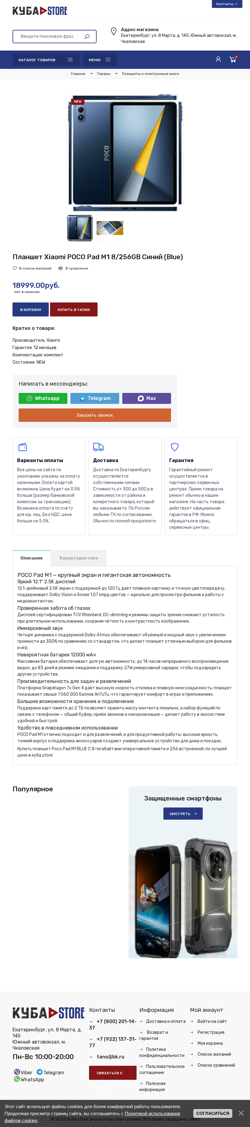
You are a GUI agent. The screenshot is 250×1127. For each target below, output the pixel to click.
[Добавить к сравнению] (73, 268)
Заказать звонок (95, 415)
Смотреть (180, 814)
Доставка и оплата (166, 1021)
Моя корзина (210, 1043)
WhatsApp (32, 1080)
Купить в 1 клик (74, 310)
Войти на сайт (212, 1021)
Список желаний (214, 1054)
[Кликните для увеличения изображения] (125, 152)
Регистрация (210, 1032)
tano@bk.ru (110, 1057)
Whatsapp (47, 398)
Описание (31, 558)
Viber (26, 1073)
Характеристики (78, 558)
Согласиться (212, 1113)
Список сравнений (216, 1065)
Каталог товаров (37, 60)
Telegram (99, 398)
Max (151, 398)
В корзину (30, 310)
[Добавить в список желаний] (32, 268)
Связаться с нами (109, 1075)
